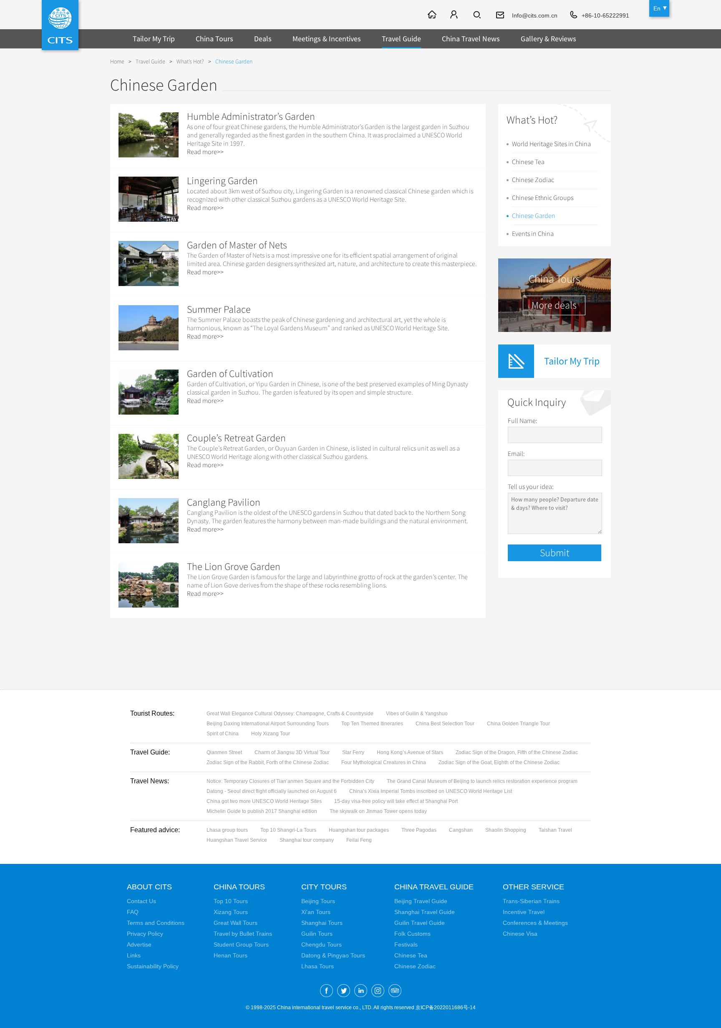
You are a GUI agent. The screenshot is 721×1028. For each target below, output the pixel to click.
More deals (554, 305)
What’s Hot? (190, 61)
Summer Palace (219, 309)
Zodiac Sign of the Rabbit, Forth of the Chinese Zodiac (268, 762)
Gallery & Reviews (548, 38)
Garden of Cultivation (230, 373)
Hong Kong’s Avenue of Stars (410, 752)
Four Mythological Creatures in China (383, 762)
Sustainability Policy (153, 966)
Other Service (533, 887)
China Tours (214, 38)
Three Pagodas (418, 830)
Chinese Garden (533, 216)
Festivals (406, 944)
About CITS (149, 887)
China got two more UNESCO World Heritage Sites (264, 801)
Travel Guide (401, 38)
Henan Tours (230, 955)
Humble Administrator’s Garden (251, 116)
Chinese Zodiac (533, 180)
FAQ (133, 912)
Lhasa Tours (317, 966)
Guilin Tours (317, 933)
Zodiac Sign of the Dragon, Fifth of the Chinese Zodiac (517, 752)
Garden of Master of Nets (237, 245)
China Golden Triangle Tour (518, 724)
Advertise (139, 944)
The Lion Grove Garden (233, 566)
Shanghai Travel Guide (424, 912)
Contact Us (141, 901)
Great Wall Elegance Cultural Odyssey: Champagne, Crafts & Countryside (290, 714)
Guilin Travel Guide (419, 922)
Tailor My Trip (154, 38)
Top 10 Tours (231, 901)
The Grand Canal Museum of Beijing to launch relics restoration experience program (482, 781)
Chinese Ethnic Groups (542, 198)
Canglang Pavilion (223, 502)
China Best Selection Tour (445, 724)
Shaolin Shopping (505, 830)
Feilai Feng (359, 840)
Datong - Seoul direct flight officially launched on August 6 (272, 791)
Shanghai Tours (322, 922)
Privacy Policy (145, 933)
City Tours (324, 887)
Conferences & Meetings (535, 922)
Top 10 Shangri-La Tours (288, 830)
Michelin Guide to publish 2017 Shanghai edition (262, 811)
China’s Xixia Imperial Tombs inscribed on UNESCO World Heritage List (430, 791)
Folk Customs (412, 933)
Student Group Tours (241, 944)
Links (134, 955)
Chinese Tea (528, 162)
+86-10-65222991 (605, 15)
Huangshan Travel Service (237, 840)
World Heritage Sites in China (551, 144)
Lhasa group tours (227, 830)
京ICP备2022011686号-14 (446, 1007)
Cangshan (461, 830)
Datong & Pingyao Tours (333, 955)
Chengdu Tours (321, 944)
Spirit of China (223, 734)
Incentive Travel (524, 912)
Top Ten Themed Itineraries (372, 724)
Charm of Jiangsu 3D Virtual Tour (292, 752)
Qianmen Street (224, 752)
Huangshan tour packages (359, 830)
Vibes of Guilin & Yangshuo (417, 714)
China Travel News (471, 38)
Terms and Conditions (155, 922)
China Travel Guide (434, 887)
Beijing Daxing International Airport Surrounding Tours (268, 724)
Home (117, 61)
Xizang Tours (231, 912)
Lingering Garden (222, 181)
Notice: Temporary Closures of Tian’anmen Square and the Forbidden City (290, 781)
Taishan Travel (555, 830)
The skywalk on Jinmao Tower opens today (378, 811)
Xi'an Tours (315, 912)
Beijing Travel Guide (420, 901)
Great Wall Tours (235, 922)
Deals (263, 38)
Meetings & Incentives (326, 38)
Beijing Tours (318, 901)
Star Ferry (353, 752)
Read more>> (205, 152)
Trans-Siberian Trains (531, 901)
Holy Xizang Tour (270, 734)
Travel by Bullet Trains (243, 933)
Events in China (533, 234)
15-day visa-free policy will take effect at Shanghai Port (396, 801)
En (656, 8)
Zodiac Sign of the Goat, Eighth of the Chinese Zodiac (499, 762)
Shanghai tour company (307, 840)
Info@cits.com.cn (534, 15)
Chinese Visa (520, 933)
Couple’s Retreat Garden (236, 438)
